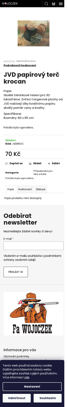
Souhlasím (47, 398)
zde (26, 377)
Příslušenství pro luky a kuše (43, 172)
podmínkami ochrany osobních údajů (32, 258)
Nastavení (32, 386)
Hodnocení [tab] (25, 189)
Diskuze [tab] (40, 189)
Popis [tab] (11, 189)
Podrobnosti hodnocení (20, 65)
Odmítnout (16, 398)
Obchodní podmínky (16, 356)
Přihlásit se (15, 272)
